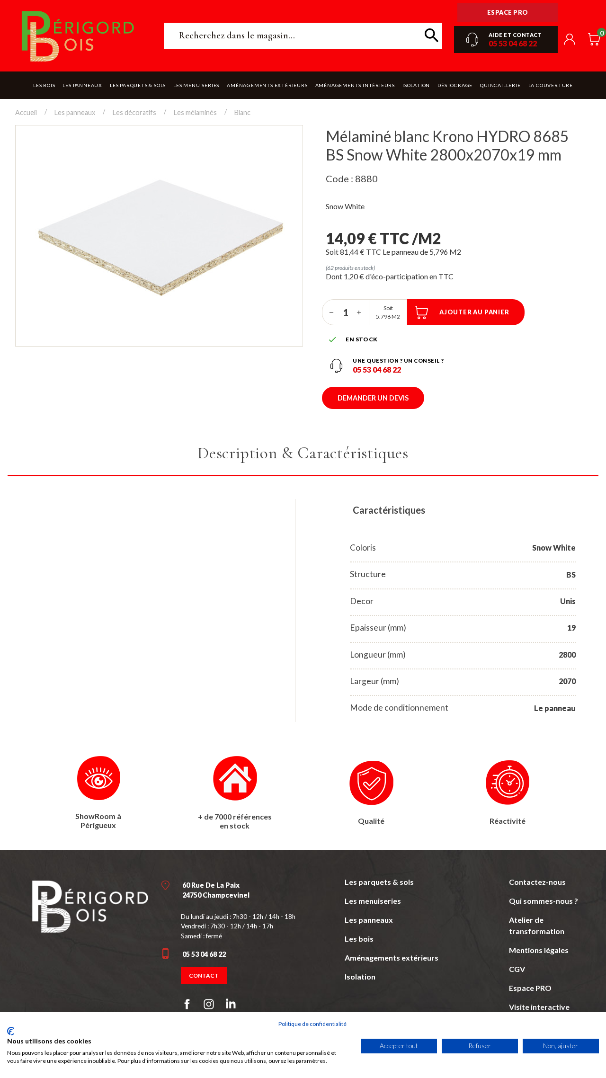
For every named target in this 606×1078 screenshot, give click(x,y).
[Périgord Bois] (90, 904)
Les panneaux (369, 919)
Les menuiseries (373, 900)
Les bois (359, 938)
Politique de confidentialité (312, 1023)
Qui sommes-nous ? (543, 900)
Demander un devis (373, 398)
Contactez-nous (537, 881)
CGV (517, 968)
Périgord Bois (78, 36)
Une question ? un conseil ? (398, 360)
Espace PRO (530, 987)
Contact (204, 975)
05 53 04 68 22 (513, 43)
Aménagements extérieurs (391, 957)
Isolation (360, 976)
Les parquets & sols (379, 881)
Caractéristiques (389, 510)
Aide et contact (515, 35)
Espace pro (507, 12)
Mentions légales (539, 949)
